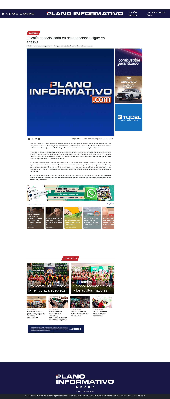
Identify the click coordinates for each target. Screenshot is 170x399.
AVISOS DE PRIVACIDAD (136, 396)
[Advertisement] (70, 241)
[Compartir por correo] (39, 139)
